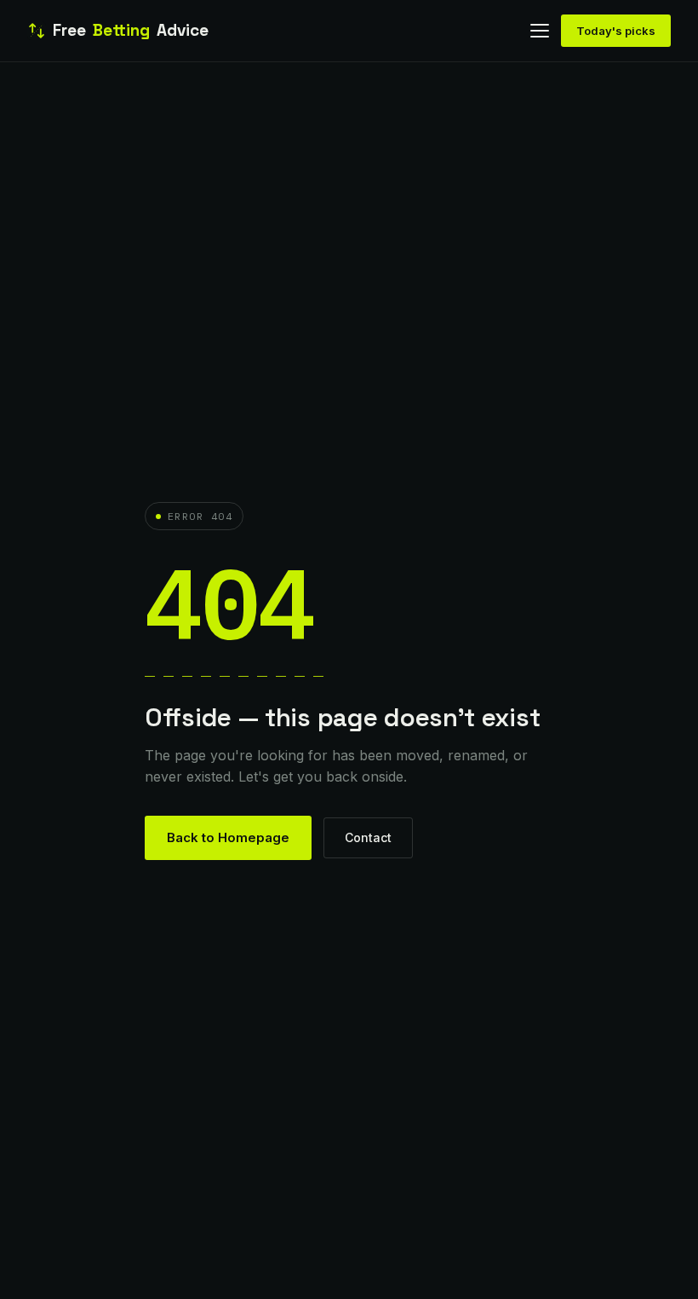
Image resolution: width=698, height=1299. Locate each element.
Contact (368, 837)
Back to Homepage (228, 837)
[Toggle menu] (540, 31)
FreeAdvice (131, 30)
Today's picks (615, 31)
